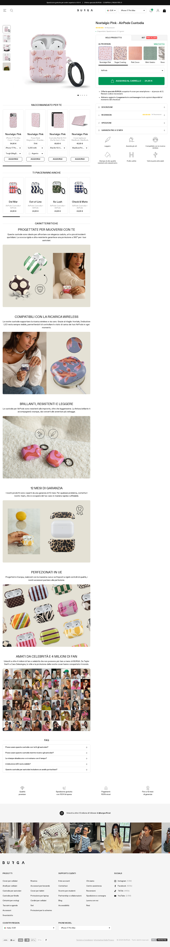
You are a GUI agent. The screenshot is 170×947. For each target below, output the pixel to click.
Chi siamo (90, 881)
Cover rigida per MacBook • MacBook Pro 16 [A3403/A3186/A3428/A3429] (80, 139)
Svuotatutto (8, 915)
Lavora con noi (92, 901)
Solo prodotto (113, 38)
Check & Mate (80, 202)
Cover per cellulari (10, 881)
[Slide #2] (82, 95)
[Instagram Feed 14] (54, 838)
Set (149, 38)
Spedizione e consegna (96, 896)
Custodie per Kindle (11, 896)
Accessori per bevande (40, 886)
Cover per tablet (37, 891)
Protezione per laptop (40, 896)
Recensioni (91, 891)
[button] (105, 27)
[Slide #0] (78, 95)
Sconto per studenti (66, 891)
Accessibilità (63, 905)
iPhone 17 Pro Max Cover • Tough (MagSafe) (13, 139)
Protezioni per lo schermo (41, 910)
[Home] (85, 10)
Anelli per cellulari (10, 886)
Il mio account (64, 881)
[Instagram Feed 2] (115, 838)
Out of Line (35, 202)
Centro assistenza (94, 886)
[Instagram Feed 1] (85, 838)
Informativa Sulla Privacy (104, 940)
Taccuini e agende (10, 905)
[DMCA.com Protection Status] (159, 940)
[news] (151, 10)
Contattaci (63, 886)
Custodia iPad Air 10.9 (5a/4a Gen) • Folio (57, 139)
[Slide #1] (80, 95)
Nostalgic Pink (13, 134)
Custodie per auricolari (12, 891)
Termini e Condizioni (84, 940)
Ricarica (34, 881)
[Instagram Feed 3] (146, 838)
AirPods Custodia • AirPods (13, 207)
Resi (88, 905)
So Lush (57, 202)
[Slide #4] (86, 95)
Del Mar (13, 202)
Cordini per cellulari (38, 901)
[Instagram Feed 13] (24, 838)
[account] (158, 10)
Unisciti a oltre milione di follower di (88, 813)
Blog (60, 901)
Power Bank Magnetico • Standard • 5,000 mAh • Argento (35, 139)
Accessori (7, 910)
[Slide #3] (84, 95)
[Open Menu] (5, 10)
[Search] (12, 10)
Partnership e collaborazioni (70, 896)
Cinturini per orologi (11, 901)
